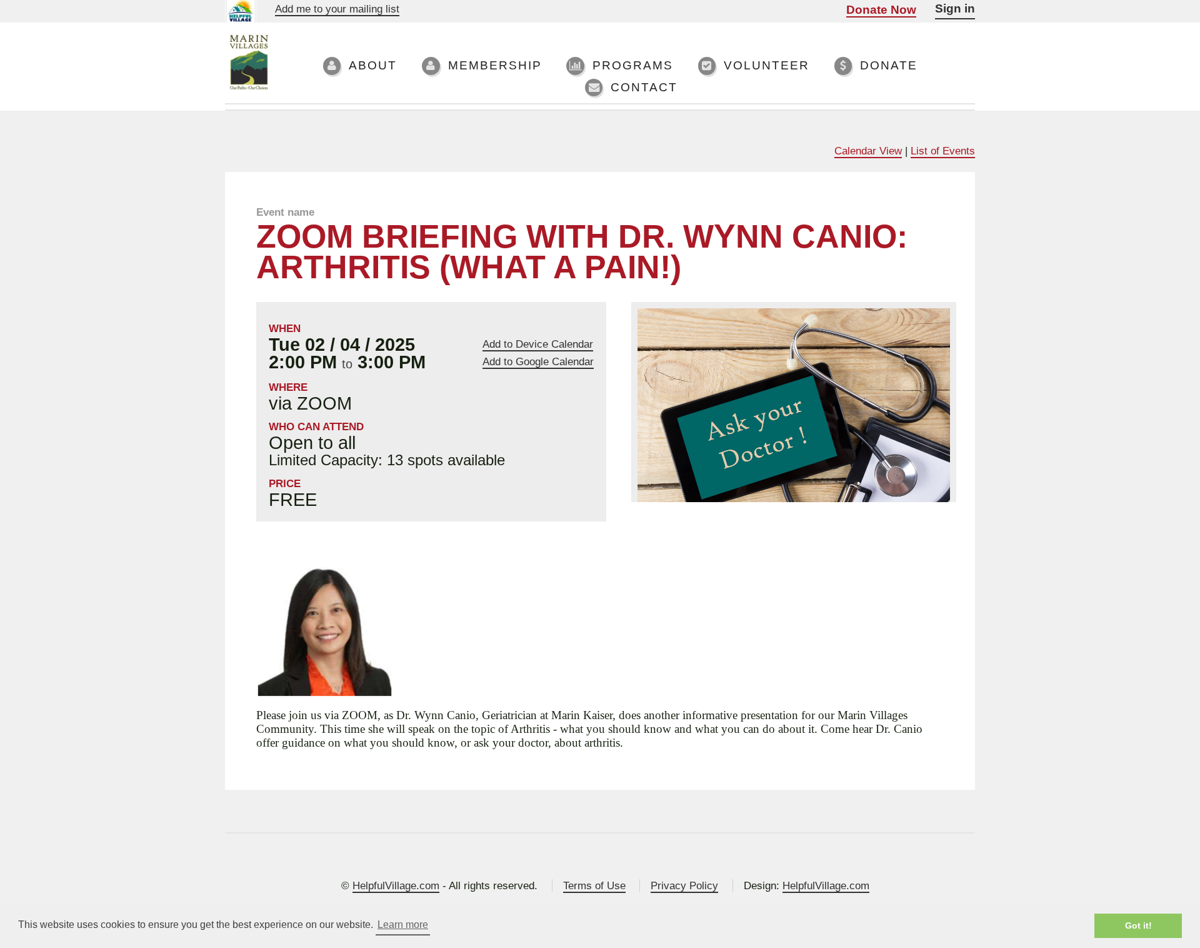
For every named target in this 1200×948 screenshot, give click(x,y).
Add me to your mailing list (337, 9)
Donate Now (881, 9)
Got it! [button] (1138, 925)
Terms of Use (594, 885)
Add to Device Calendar (537, 344)
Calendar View (868, 150)
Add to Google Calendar (538, 362)
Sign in (955, 8)
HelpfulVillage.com (395, 885)
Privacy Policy (684, 885)
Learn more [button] (403, 924)
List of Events (943, 150)
